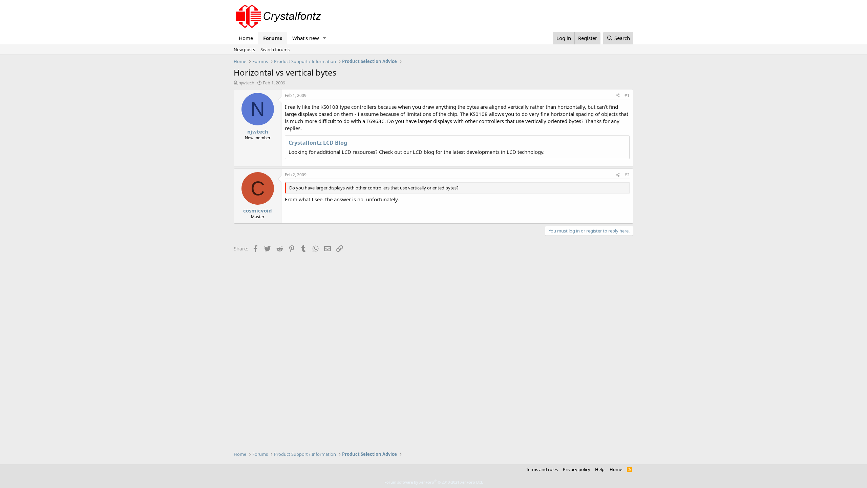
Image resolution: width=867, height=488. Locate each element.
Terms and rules (542, 469)
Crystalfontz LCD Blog (318, 142)
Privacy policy (576, 469)
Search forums (275, 49)
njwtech (246, 83)
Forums (272, 38)
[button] (324, 38)
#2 (627, 175)
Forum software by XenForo (433, 482)
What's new (305, 38)
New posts (244, 49)
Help (600, 469)
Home (246, 38)
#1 (627, 95)
